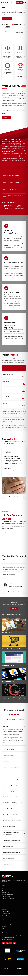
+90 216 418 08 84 (19, 532)
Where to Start (6, 18)
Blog (3, 928)
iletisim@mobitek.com (7, 532)
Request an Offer (7, 166)
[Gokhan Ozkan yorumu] (19, 591)
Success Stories (5, 911)
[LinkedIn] (7, 943)
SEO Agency (4, 890)
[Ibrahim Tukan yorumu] (11, 591)
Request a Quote (20, 2)
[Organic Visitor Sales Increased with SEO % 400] (18, 496)
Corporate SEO (5, 892)
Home (3, 40)
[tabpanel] (14, 418)
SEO (3, 888)
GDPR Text (4, 915)
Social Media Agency (6, 896)
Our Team (4, 926)
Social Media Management (8, 898)
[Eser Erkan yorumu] (9, 591)
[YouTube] (14, 943)
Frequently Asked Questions (8, 924)
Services (4, 907)
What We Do (6, 118)
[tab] (14, 368)
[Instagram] (10, 943)
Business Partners (6, 913)
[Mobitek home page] (4, 2)
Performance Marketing (7, 894)
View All (14, 608)
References (4, 909)
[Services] (26, 2)
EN (11, 2)
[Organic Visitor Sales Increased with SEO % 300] (15, 496)
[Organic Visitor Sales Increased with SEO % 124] (10, 496)
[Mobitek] (14, 876)
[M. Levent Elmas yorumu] (14, 591)
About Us (4, 906)
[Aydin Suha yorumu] (16, 591)
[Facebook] (3, 943)
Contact (3, 922)
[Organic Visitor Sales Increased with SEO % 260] (13, 496)
